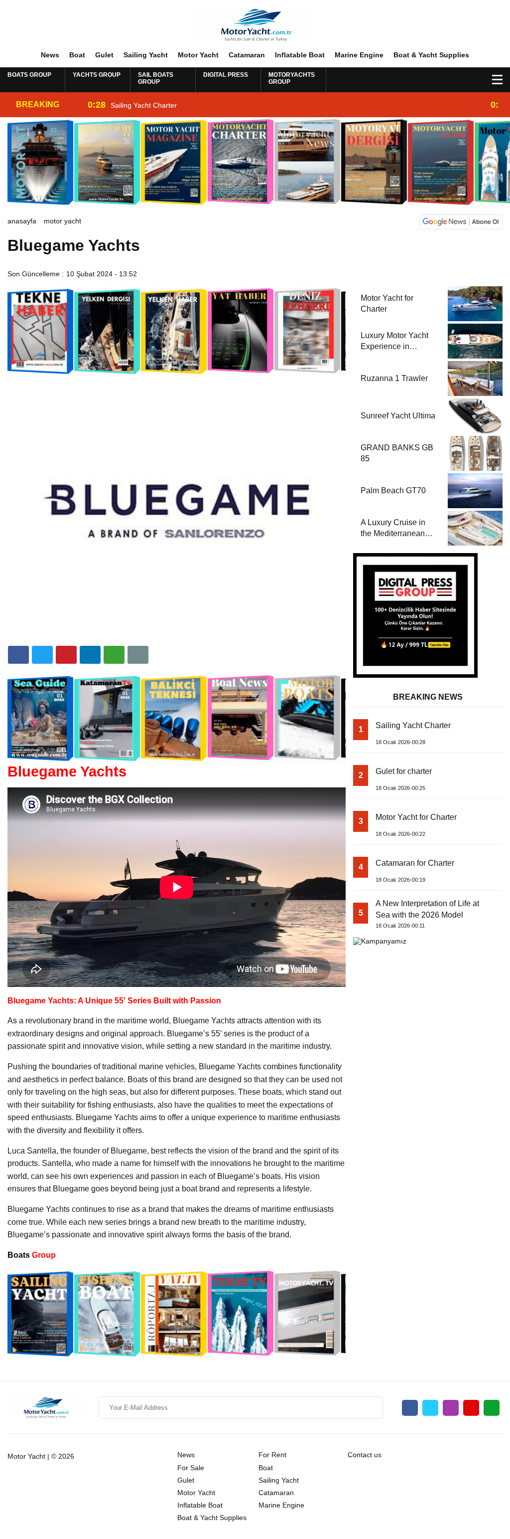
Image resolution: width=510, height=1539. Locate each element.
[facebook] (18, 654)
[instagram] (451, 1408)
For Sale (190, 1468)
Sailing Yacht (146, 55)
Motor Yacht (198, 55)
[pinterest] (90, 654)
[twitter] (42, 654)
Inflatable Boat (300, 55)
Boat (77, 55)
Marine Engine (359, 55)
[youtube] (471, 1408)
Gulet (104, 55)
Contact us (365, 1455)
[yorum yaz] (138, 654)
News (50, 55)
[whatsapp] (492, 1408)
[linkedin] (66, 654)
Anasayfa (21, 221)
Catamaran (247, 55)
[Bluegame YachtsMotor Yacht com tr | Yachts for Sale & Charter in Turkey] (255, 24)
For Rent (272, 1455)
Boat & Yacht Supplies (431, 55)
